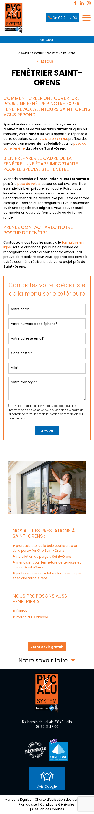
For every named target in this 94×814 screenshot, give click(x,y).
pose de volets (29, 183)
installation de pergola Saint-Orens (44, 556)
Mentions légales (18, 799)
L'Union (21, 611)
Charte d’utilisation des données (60, 799)
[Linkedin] (82, 3)
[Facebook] (75, 3)
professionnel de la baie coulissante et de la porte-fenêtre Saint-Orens (45, 548)
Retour (47, 61)
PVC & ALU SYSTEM (52, 138)
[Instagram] (89, 3)
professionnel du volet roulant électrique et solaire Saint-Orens (47, 575)
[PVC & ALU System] (13, 18)
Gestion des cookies (48, 809)
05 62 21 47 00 (65, 17)
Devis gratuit (47, 40)
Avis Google (47, 786)
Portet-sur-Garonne (32, 617)
